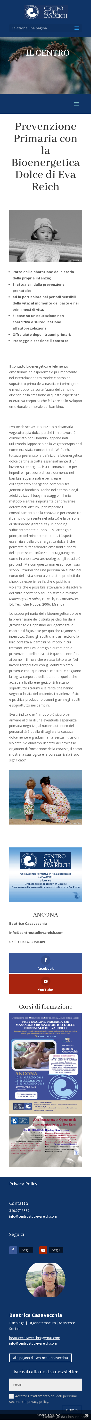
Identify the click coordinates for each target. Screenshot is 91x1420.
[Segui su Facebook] (13, 1250)
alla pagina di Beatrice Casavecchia (40, 1357)
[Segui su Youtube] (43, 1250)
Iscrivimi (72, 1409)
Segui (26, 1250)
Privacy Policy (23, 1184)
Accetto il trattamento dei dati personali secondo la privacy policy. (43, 1399)
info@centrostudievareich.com (36, 932)
